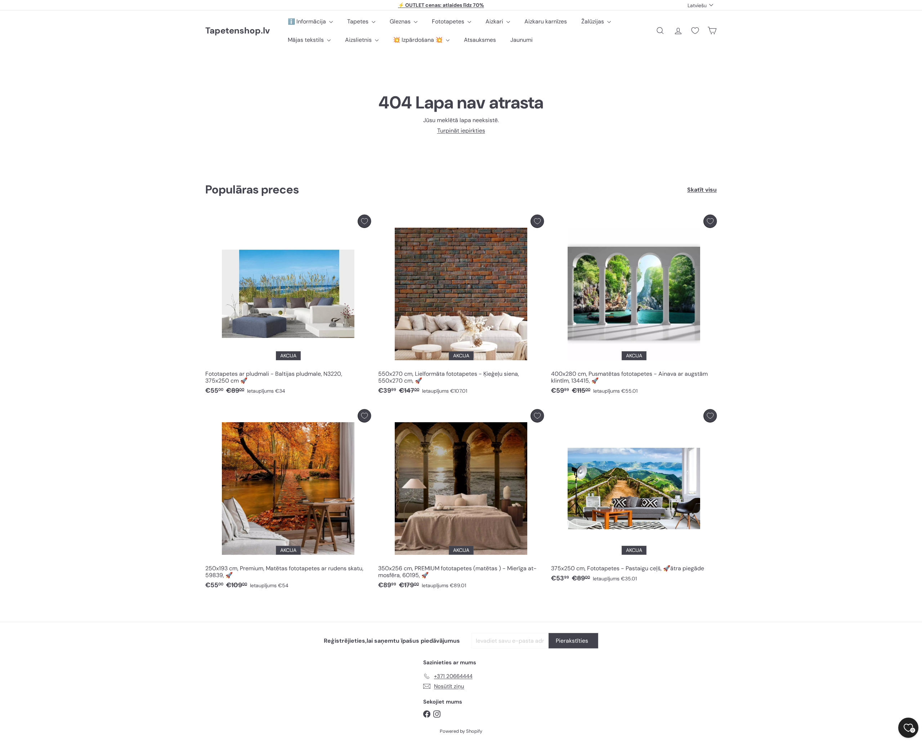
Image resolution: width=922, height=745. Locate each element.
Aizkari (495, 21)
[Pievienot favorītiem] (364, 221)
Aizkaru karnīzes (545, 21)
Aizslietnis (359, 40)
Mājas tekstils (306, 40)
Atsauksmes (480, 40)
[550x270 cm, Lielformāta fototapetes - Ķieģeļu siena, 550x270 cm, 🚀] (461, 306)
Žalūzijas (593, 21)
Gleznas (401, 21)
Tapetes (358, 21)
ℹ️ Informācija (307, 21)
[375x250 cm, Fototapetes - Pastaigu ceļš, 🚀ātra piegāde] (634, 498)
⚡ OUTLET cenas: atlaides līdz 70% (441, 5)
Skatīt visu (702, 189)
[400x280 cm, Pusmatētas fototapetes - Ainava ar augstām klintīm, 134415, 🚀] (634, 306)
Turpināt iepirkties (461, 130)
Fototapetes (449, 21)
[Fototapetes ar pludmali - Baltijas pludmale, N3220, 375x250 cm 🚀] (288, 306)
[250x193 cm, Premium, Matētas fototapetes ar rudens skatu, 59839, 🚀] (288, 501)
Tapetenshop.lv (237, 31)
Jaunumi (521, 40)
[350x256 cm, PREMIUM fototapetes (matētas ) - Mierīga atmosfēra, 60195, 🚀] (461, 501)
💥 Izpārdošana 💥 (418, 40)
